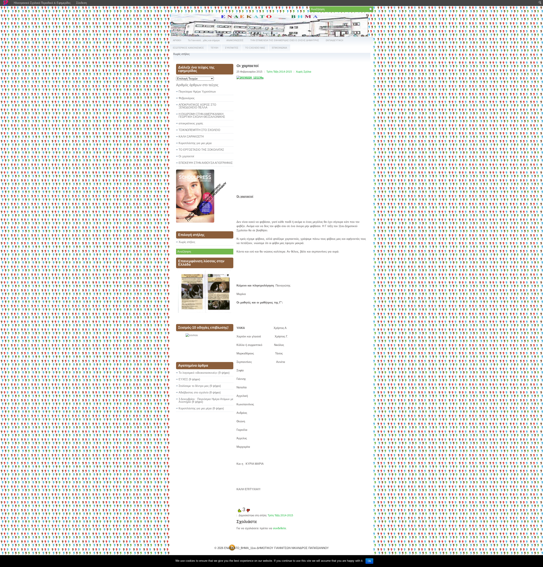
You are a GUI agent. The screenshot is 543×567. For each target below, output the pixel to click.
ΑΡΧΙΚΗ (177, 40)
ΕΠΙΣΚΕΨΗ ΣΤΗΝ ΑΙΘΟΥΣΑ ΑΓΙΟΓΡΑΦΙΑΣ (206, 162)
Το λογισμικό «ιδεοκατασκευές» (198, 372)
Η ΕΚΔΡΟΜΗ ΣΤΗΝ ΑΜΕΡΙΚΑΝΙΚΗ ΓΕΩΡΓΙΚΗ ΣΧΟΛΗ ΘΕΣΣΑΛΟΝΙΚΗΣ (202, 115)
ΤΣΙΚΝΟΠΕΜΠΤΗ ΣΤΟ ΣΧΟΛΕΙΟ (199, 130)
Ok (369, 561)
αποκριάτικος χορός (191, 123)
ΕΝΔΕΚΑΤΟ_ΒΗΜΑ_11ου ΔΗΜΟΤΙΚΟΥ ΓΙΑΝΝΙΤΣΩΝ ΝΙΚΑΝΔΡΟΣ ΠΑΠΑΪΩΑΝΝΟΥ (276, 548)
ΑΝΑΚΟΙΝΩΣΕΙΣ (235, 40)
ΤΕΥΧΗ (214, 47)
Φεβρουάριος (187, 98)
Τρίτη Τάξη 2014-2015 (279, 71)
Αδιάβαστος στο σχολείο (194, 392)
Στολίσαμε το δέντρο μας (194, 385)
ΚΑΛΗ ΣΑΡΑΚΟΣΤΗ (191, 136)
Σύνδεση (81, 2)
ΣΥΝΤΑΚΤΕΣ (231, 47)
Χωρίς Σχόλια (303, 71)
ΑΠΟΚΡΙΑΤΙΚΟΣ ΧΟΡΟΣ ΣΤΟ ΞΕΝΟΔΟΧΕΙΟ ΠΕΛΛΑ (197, 106)
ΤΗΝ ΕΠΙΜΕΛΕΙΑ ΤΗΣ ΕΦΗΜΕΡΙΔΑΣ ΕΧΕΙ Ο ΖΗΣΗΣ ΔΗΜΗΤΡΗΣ (284, 40)
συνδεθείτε (279, 528)
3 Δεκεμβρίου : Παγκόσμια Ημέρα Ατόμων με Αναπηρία (206, 400)
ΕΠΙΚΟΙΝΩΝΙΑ (279, 47)
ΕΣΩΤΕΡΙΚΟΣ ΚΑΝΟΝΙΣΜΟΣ (188, 47)
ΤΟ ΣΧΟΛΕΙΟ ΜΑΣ (255, 47)
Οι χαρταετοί (186, 156)
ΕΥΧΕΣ (183, 379)
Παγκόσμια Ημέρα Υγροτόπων (197, 91)
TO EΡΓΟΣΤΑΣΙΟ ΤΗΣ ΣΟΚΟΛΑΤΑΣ (201, 149)
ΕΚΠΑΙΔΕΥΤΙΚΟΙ (334, 40)
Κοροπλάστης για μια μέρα (195, 143)
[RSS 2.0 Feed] (232, 550)
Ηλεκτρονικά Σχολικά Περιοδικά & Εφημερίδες (42, 2)
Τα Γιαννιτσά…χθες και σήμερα (204, 40)
